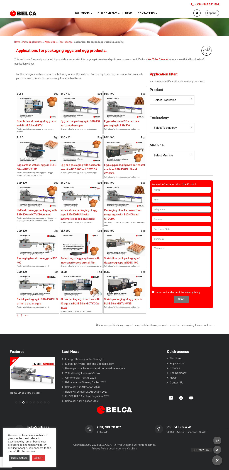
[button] (16, 402)
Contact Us (176, 382)
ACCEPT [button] (38, 458)
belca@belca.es (38, 427)
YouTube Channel (158, 59)
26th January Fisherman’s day (82, 373)
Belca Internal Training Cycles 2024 (85, 382)
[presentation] (11, 402)
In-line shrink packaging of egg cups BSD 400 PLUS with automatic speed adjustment (78, 214)
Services (175, 368)
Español (212, 13)
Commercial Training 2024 (80, 377)
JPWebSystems (123, 444)
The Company (178, 373)
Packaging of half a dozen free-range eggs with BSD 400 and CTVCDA (123, 214)
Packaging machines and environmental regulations (95, 368)
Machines (175, 358)
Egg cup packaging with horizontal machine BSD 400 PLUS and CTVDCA (124, 169)
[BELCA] (23, 13)
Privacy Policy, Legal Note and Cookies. (114, 448)
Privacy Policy (192, 292)
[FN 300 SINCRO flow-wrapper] (32, 373)
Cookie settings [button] (19, 458)
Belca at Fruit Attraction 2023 (82, 387)
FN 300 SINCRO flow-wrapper (25, 393)
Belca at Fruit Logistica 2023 (82, 401)
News (173, 377)
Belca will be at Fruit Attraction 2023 (86, 391)
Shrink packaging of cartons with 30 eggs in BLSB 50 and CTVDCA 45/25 (79, 303)
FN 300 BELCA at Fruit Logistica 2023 (87, 396)
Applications (177, 363)
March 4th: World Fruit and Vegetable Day (89, 363)
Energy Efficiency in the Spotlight (84, 359)
